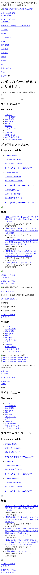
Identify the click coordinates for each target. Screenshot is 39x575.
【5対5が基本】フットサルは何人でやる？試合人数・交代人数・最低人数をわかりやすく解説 (21, 219)
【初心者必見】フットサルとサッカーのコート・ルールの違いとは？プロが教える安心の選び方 (21, 230)
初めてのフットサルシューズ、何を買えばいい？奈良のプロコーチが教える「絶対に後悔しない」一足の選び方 (21, 242)
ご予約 (7, 130)
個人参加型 (9, 119)
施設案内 (8, 126)
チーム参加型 (10, 117)
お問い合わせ (10, 135)
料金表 (7, 123)
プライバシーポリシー (14, 139)
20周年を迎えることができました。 (19, 262)
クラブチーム (10, 128)
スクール (8, 115)
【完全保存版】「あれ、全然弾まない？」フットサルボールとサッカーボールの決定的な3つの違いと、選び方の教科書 (21, 253)
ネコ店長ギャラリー (13, 137)
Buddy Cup (9, 121)
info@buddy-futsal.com (9, 299)
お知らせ (8, 133)
